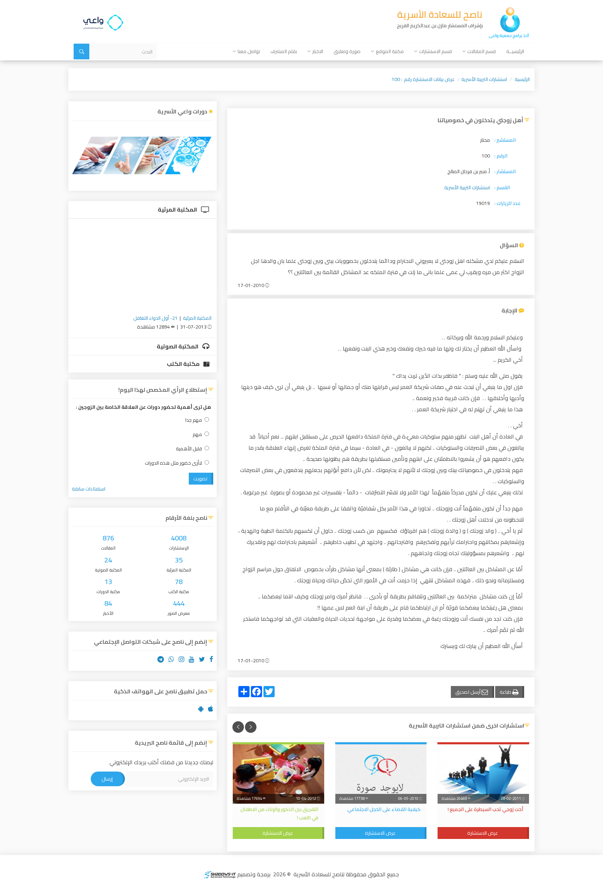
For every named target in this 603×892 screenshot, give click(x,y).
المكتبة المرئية (178, 209)
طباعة (506, 691)
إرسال (107, 778)
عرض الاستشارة (482, 833)
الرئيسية (522, 79)
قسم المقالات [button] (481, 51)
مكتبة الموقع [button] (390, 51)
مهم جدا (193, 420)
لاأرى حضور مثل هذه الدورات (173, 463)
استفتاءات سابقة (88, 488)
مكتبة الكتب (184, 364)
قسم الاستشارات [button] (435, 51)
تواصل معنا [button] (249, 51)
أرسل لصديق (468, 691)
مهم (197, 434)
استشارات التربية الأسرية (484, 79)
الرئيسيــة (515, 51)
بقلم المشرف (283, 51)
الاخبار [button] (317, 51)
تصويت (200, 478)
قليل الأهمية (189, 448)
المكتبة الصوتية (178, 346)
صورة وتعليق (347, 51)
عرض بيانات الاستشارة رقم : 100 (423, 79)
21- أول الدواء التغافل (155, 318)
